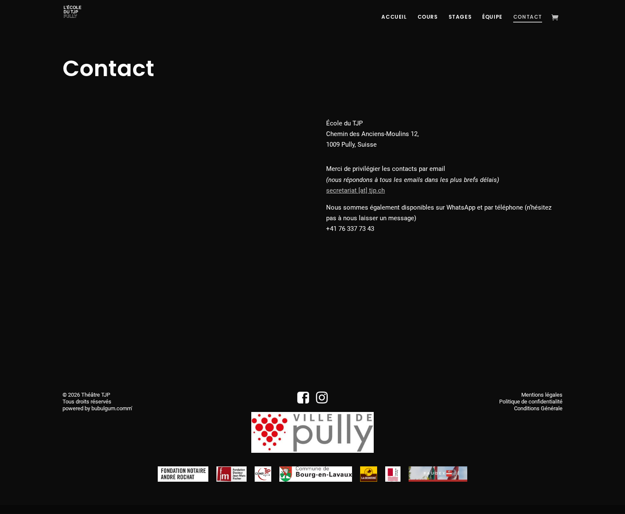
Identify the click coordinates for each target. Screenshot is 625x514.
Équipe (492, 17)
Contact (527, 17)
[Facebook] (303, 401)
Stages (460, 17)
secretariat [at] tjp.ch (355, 190)
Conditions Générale (538, 408)
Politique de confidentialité (530, 401)
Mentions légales (541, 395)
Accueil (393, 17)
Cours (428, 17)
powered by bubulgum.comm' (97, 408)
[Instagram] (322, 401)
